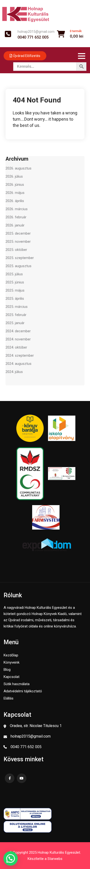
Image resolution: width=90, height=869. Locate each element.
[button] (10, 858)
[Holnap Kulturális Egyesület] (25, 14)
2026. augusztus (18, 168)
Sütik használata (17, 684)
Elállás (8, 698)
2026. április (15, 201)
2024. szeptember (20, 355)
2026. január (15, 225)
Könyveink (11, 662)
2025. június (15, 282)
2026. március (17, 209)
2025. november (18, 241)
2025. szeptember (20, 258)
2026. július (14, 176)
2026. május (15, 193)
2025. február (16, 315)
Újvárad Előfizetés (26, 56)
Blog (7, 669)
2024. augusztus (18, 363)
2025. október (16, 250)
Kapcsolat (11, 677)
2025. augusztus (18, 266)
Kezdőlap (11, 655)
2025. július (14, 274)
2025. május (15, 290)
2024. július (14, 372)
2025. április (15, 298)
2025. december (18, 233)
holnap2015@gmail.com (36, 32)
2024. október (16, 347)
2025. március (17, 307)
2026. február (16, 217)
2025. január (15, 323)
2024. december (18, 331)
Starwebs (55, 859)
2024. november (18, 339)
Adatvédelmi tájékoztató (23, 691)
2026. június (15, 184)
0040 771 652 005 (33, 37)
